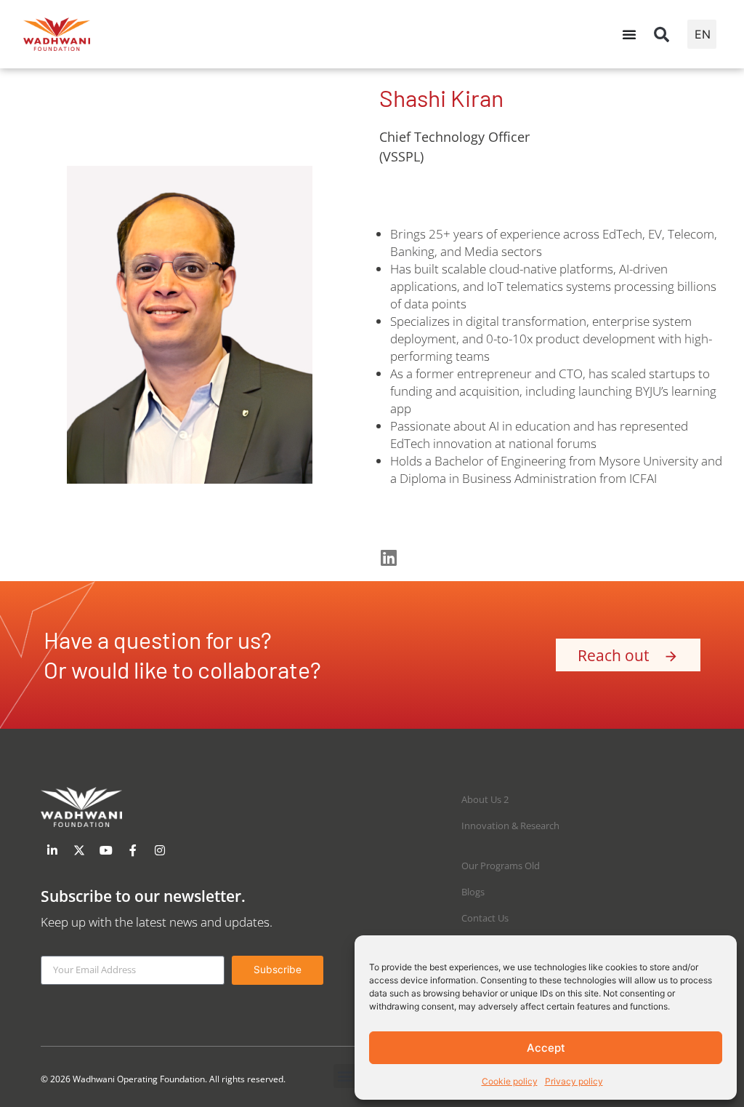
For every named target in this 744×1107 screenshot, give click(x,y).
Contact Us (485, 917)
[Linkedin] (388, 557)
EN (703, 34)
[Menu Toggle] (629, 34)
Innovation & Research (510, 825)
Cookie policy (510, 1081)
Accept (546, 1048)
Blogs (473, 891)
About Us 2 (485, 799)
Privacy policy (574, 1081)
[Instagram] (159, 850)
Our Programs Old (500, 865)
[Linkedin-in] (52, 850)
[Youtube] (106, 850)
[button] (662, 34)
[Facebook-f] (133, 850)
